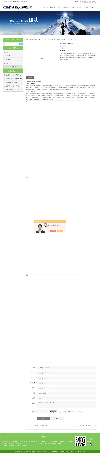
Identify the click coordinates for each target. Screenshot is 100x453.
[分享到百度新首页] (93, 1)
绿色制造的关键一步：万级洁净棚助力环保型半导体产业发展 (13, 79)
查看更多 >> (13, 66)
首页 (35, 39)
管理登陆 (82, 451)
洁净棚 (6, 52)
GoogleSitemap (67, 451)
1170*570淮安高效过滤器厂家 (88, 425)
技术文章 (72, 7)
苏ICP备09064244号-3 (47, 451)
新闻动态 (65, 7)
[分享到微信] (87, 1)
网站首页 (45, 7)
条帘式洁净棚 (7, 63)
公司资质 (79, 7)
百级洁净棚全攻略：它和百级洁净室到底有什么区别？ (13, 75)
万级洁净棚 (7, 55)
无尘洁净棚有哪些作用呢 (10, 82)
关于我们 (52, 7)
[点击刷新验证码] (53, 411)
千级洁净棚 (7, 59)
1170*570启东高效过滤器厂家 (40, 425)
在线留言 (86, 7)
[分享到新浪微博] (90, 1)
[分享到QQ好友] (95, 1)
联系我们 (93, 7)
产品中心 (59, 7)
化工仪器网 (61, 451)
